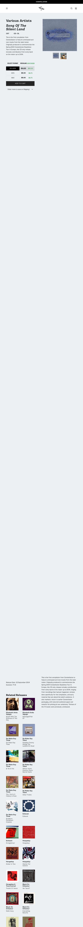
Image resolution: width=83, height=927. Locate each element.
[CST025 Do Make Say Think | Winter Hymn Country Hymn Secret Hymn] (29, 756)
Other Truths (27, 793)
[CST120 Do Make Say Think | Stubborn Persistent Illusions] (12, 806)
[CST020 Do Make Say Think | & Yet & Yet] (12, 756)
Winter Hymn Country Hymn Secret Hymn (28, 768)
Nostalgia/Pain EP (28, 715)
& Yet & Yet (11, 767)
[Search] (71, 8)
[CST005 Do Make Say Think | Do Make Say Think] (12, 730)
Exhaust (26, 815)
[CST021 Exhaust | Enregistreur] (12, 832)
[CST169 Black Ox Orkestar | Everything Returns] (29, 898)
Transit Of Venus (12, 886)
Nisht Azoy (10, 909)
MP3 (12, 73)
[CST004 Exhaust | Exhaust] (29, 806)
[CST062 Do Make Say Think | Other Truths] (29, 782)
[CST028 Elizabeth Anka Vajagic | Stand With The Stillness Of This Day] (12, 704)
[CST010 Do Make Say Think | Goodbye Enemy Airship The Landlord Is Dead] (29, 730)
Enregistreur (10, 842)
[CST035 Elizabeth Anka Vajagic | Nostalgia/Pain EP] (29, 704)
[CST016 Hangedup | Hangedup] (29, 832)
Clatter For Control (26, 864)
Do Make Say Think (11, 741)
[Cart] (76, 8)
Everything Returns (26, 910)
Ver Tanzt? (26, 886)
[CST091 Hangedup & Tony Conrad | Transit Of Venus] (12, 876)
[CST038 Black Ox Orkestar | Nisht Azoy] (12, 898)
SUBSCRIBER (31, 63)
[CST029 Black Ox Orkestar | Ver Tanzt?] (29, 876)
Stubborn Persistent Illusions (11, 818)
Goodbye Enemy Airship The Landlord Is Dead (28, 742)
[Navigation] (7, 8)
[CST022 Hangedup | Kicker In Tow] (12, 853)
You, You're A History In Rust (11, 793)
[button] (44, 35)
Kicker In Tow (10, 863)
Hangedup (26, 842)
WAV (12, 78)
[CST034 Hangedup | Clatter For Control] (29, 853)
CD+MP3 (13, 68)
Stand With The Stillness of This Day (12, 716)
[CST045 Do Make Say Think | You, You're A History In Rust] (12, 782)
